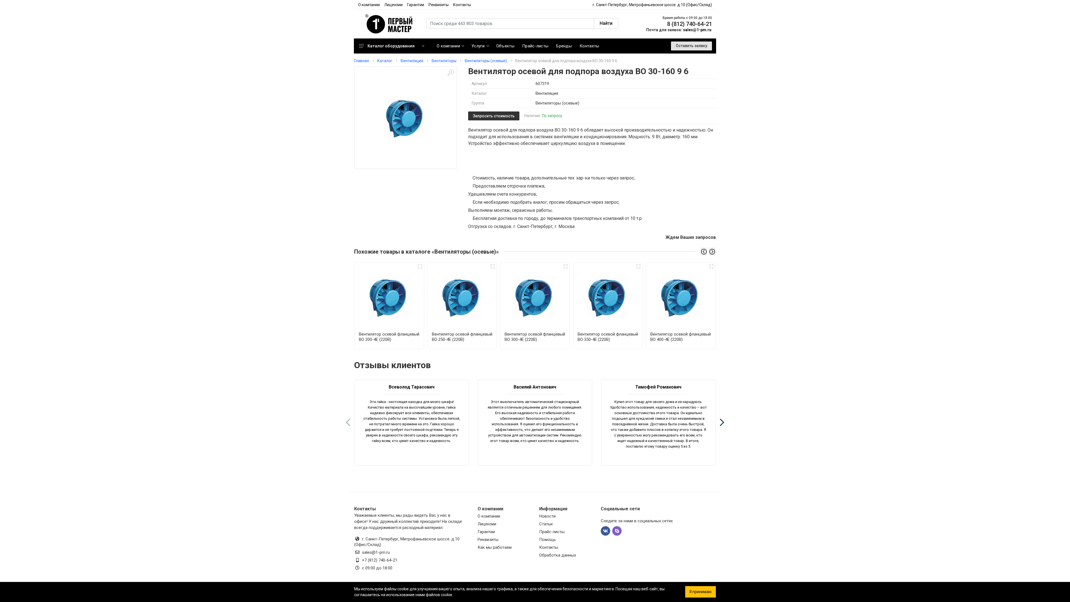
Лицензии (393, 5)
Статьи (546, 523)
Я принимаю (700, 591)
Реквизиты (439, 5)
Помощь (547, 539)
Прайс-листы (552, 531)
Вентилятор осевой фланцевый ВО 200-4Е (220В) (389, 337)
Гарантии (415, 5)
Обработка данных (557, 555)
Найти (606, 23)
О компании (369, 5)
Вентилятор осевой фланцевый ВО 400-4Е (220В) (680, 337)
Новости (547, 516)
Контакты (462, 5)
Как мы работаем (495, 547)
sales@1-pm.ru (697, 30)
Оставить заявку (691, 45)
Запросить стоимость (494, 116)
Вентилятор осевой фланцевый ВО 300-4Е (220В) (535, 337)
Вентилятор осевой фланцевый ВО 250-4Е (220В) (462, 337)
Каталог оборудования (391, 45)
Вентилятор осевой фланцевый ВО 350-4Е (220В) (608, 337)
